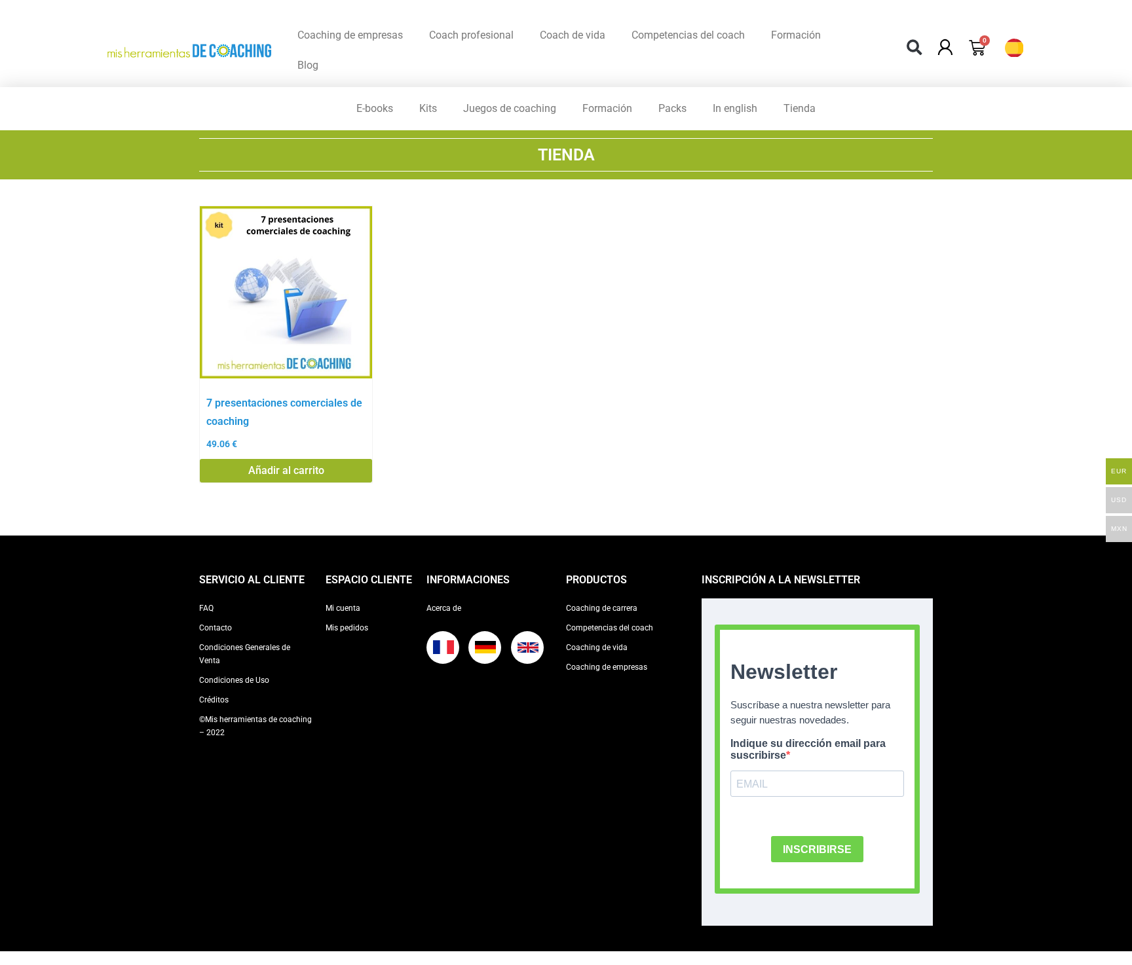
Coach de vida (572, 35)
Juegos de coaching (509, 108)
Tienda (799, 108)
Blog (307, 65)
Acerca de (443, 608)
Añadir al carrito (286, 470)
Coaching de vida (597, 647)
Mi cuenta (343, 608)
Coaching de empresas (350, 35)
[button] (914, 47)
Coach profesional (471, 35)
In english (735, 108)
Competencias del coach (688, 35)
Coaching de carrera (601, 608)
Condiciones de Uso (234, 680)
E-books (374, 108)
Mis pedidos (347, 627)
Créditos (214, 699)
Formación (796, 35)
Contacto (215, 627)
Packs (672, 108)
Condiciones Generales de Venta (244, 654)
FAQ (206, 608)
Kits (428, 108)
